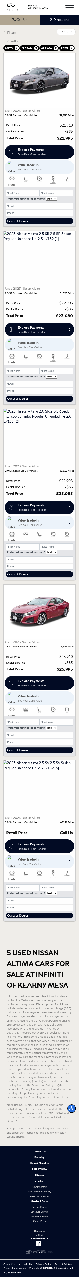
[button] (71, 1108)
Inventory (40, 1181)
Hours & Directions (39, 1163)
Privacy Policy (43, 1264)
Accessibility (25, 1264)
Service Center (39, 1206)
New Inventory (39, 1186)
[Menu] (69, 8)
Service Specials (39, 1216)
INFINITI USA (39, 1169)
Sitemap (39, 1175)
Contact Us (40, 1151)
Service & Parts (39, 1201)
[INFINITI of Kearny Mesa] (25, 6)
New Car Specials (39, 1196)
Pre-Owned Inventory (39, 1191)
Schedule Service (39, 1211)
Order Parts (39, 1221)
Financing (39, 1157)
